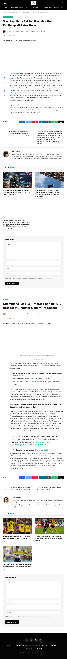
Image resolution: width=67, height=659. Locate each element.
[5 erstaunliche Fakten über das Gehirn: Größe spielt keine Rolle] (33, 54)
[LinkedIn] (4, 86)
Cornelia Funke (12, 313)
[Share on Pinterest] (10, 35)
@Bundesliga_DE (18, 445)
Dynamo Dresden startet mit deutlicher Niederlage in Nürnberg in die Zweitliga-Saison (48, 538)
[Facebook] (4, 77)
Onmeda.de (13, 73)
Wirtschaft (36, 7)
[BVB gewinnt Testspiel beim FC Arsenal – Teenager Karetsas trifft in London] (17, 526)
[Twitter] (4, 82)
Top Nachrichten (17, 7)
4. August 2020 (42, 450)
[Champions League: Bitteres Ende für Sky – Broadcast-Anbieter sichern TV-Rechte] (33, 337)
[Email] (4, 95)
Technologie (47, 7)
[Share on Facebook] (4, 35)
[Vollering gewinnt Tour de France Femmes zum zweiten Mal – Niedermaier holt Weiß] (17, 554)
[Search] (62, 3)
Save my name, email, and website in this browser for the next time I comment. (29, 278)
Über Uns (10, 645)
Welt (27, 7)
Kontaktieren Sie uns (23, 645)
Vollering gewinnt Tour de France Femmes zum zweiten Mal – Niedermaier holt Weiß (17, 565)
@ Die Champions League (40, 442)
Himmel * (32, 379)
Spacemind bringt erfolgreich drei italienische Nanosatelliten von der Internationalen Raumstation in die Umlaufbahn (47, 193)
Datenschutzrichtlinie (33, 648)
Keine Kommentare (33, 31)
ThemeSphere (43, 653)
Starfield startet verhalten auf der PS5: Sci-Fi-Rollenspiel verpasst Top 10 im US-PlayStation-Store (17, 192)
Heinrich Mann (11, 31)
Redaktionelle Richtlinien (48, 645)
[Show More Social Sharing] (13, 35)
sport (5, 299)
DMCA (35, 645)
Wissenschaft (8, 17)
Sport (56, 7)
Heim (7, 7)
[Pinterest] (4, 91)
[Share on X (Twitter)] (7, 35)
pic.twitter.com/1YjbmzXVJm (35, 445)
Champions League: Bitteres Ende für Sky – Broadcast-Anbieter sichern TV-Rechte (18, 133)
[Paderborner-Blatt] (33, 3)
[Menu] (5, 3)
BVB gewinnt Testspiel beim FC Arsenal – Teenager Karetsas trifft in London (17, 537)
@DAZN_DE (16, 436)
